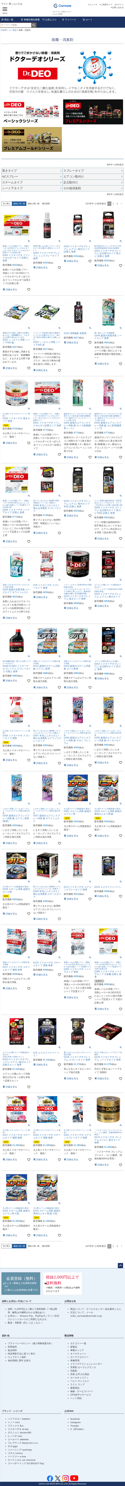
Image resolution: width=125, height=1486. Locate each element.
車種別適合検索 (32, 19)
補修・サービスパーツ (81, 1391)
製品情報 (69, 1335)
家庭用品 (74, 1388)
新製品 (73, 1346)
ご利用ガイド (106, 4)
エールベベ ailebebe (18, 1439)
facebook (75, 1419)
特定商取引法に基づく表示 (21, 1353)
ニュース (93, 4)
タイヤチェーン (78, 1353)
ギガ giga (12, 1446)
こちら (37, 1322)
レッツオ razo (15, 1436)
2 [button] (113, 203)
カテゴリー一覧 (78, 1343)
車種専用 (74, 1360)
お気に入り (51, 19)
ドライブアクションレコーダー (86, 1364)
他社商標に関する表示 (19, 1360)
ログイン (120, 4)
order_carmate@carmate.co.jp (86, 1316)
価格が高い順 (33, 203)
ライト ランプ (77, 1384)
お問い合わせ (118, 7)
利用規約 (12, 1346)
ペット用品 (76, 1398)
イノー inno (14, 1422)
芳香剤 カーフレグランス (83, 1367)
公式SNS (69, 1411)
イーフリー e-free (17, 1456)
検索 (33, 25)
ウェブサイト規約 (17, 1357)
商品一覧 (8, 19)
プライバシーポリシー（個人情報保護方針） (30, 1343)
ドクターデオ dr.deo (18, 1429)
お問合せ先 (70, 1301)
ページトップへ (120, 1265)
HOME (4, 30)
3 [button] (117, 203)
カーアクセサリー (79, 1357)
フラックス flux (15, 1425)
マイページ (70, 19)
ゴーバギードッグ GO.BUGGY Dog (26, 1463)
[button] (121, 203)
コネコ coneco (15, 1453)
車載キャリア (77, 1350)
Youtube (74, 1425)
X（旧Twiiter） (77, 1429)
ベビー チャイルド (79, 1381)
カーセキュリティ (79, 1377)
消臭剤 (73, 1370)
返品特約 (12, 1350)
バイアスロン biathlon (19, 1419)
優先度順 (46, 203)
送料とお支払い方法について (17, 1301)
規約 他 (5, 1335)
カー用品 (13, 30)
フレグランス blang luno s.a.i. (23, 1442)
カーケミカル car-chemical (21, 1460)
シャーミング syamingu (20, 1449)
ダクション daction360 (19, 1432)
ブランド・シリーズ (12, 1411)
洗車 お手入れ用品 (79, 1374)
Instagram (75, 1422)
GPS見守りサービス (80, 1394)
